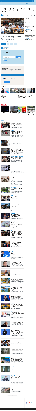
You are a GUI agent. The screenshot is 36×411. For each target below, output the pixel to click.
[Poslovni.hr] (1, 1)
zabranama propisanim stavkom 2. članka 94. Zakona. (14, 71)
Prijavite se (19, 57)
